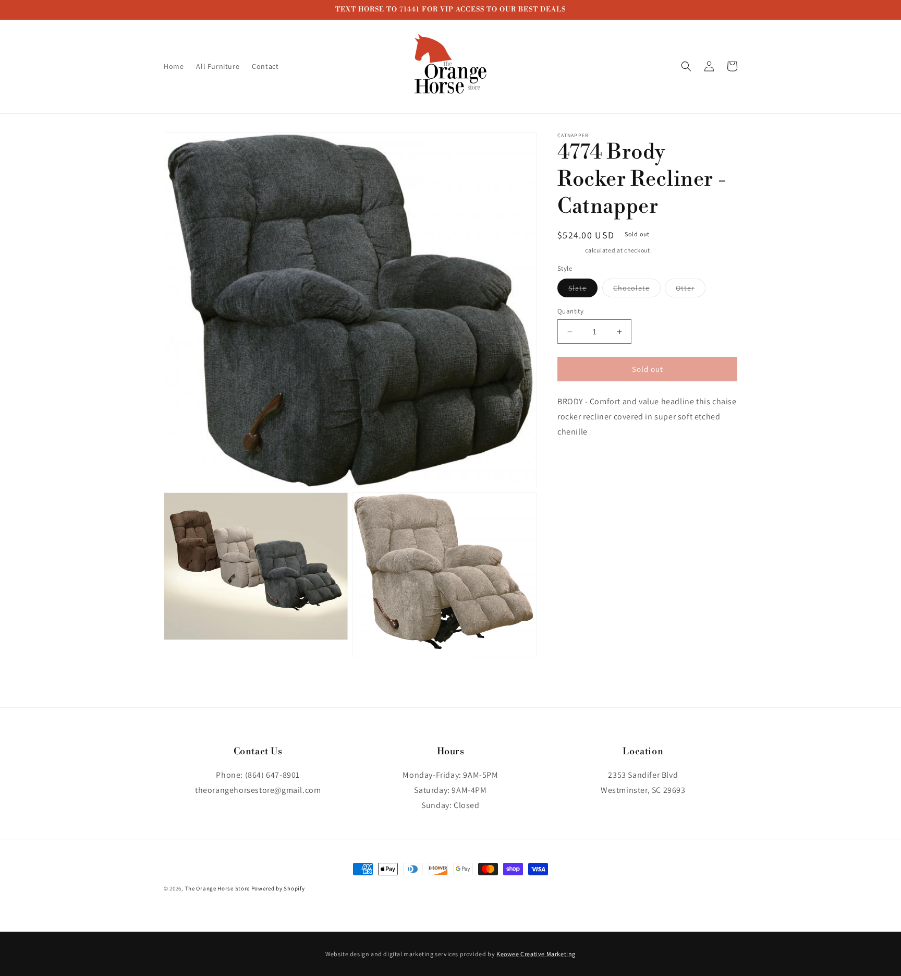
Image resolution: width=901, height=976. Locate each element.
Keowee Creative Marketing (536, 954)
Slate (583, 290)
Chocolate (637, 290)
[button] (686, 66)
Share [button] (579, 463)
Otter (690, 290)
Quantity (570, 311)
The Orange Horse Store (217, 888)
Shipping (570, 250)
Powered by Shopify (278, 888)
